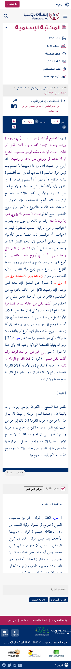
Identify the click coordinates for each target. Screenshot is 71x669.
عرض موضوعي (52, 69)
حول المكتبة (52, 53)
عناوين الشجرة (59, 599)
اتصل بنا (24, 620)
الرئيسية (60, 88)
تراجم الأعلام (51, 76)
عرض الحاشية (52, 488)
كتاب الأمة (53, 46)
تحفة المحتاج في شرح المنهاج (42, 88)
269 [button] (29, 121)
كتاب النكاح (22, 88)
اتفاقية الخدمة (40, 620)
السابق (18, 473)
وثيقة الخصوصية (59, 620)
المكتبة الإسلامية (38, 27)
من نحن (12, 620)
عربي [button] (60, 4)
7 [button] (57, 121)
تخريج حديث (38, 599)
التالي (10, 473)
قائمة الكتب (53, 61)
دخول (11, 4)
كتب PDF (54, 38)
